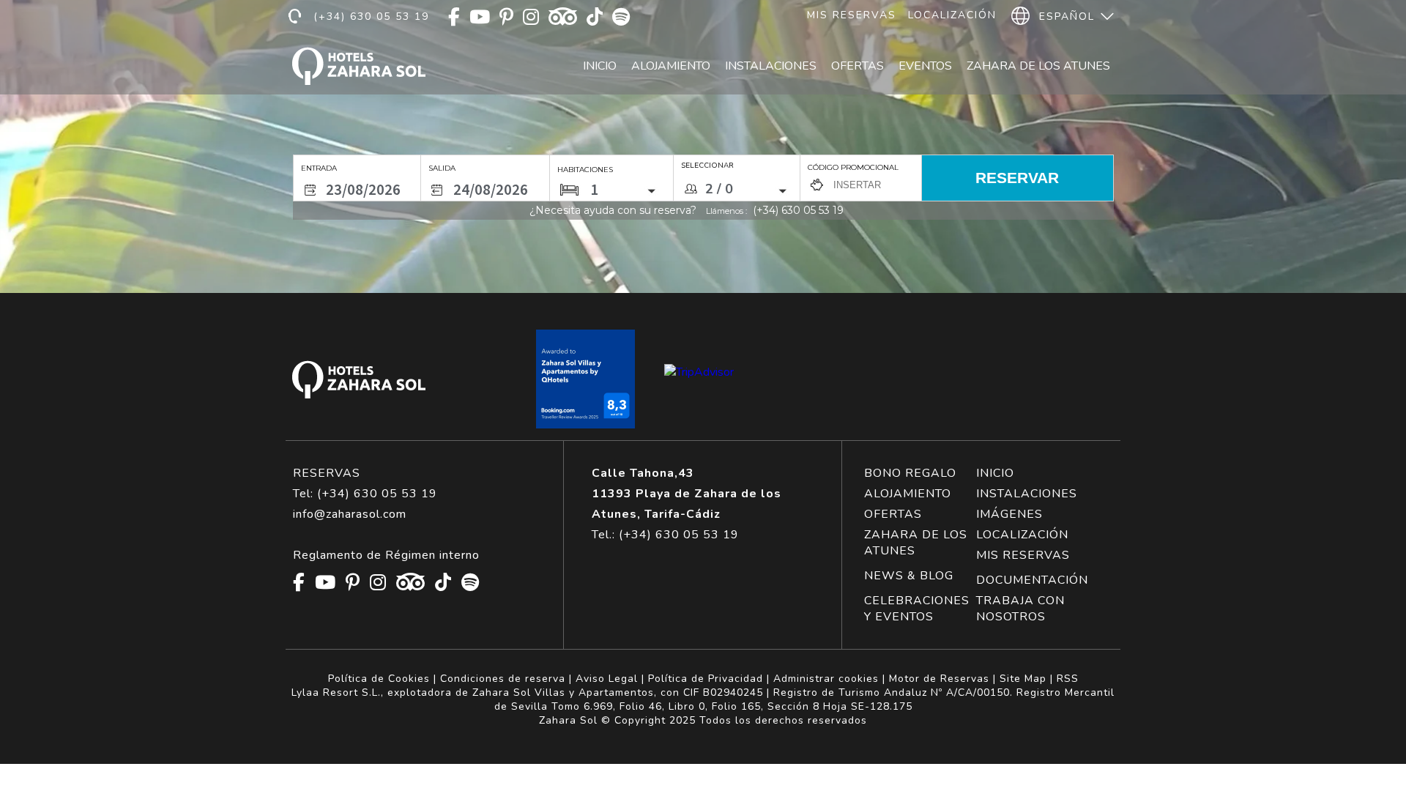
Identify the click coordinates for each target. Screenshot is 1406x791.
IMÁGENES (1009, 514)
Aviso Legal (607, 679)
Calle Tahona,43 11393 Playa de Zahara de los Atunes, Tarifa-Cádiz (686, 493)
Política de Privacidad (705, 679)
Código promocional (853, 167)
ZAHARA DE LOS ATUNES (915, 543)
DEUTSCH (1066, 82)
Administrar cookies (826, 679)
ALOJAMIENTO (907, 494)
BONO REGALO (910, 473)
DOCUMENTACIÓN (1032, 580)
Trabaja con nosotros (1020, 609)
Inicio (600, 66)
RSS (1068, 679)
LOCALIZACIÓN (1022, 535)
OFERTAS (893, 514)
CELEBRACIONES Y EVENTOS (917, 609)
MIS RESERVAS (1023, 555)
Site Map (1023, 679)
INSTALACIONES (1026, 494)
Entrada (319, 168)
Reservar (1017, 177)
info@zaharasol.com (349, 514)
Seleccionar (707, 165)
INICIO (995, 473)
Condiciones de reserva (502, 679)
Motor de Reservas (939, 679)
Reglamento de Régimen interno (386, 555)
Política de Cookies (379, 679)
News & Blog (908, 576)
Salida (441, 168)
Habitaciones (585, 169)
